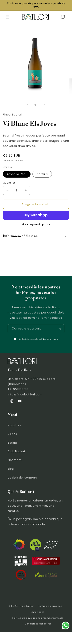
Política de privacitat (50, 606)
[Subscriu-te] (60, 328)
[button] (7, 17)
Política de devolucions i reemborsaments (37, 617)
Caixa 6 (42, 174)
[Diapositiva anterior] (27, 104)
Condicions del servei (38, 623)
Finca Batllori (26, 606)
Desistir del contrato (22, 477)
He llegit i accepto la (38, 339)
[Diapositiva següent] (44, 104)
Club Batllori (16, 451)
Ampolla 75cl (16, 174)
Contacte (15, 460)
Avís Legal (37, 611)
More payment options (36, 224)
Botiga (12, 443)
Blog (11, 469)
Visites (12, 434)
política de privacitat (49, 339)
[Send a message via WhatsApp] (65, 625)
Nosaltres (14, 425)
